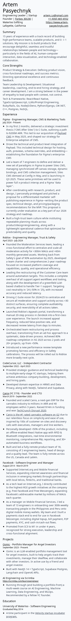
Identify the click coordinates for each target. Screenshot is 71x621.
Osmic (6, 544)
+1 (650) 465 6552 (58, 18)
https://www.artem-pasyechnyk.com (57, 24)
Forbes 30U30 (23, 18)
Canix (6, 393)
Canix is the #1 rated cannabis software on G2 (32, 414)
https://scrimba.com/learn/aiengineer (21, 581)
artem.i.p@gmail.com (55, 15)
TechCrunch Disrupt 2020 (31, 410)
